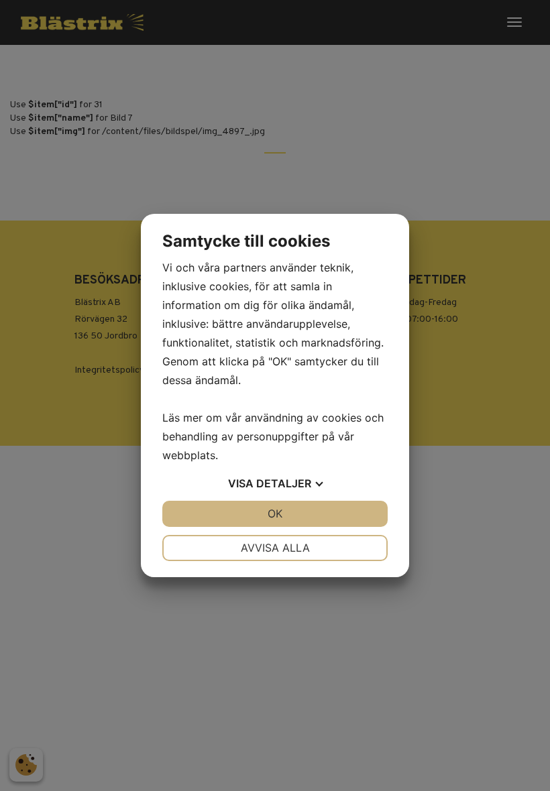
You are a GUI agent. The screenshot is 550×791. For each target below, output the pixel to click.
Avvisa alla (275, 547)
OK (275, 513)
